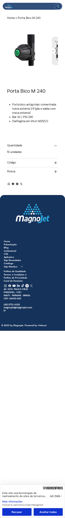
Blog (6, 247)
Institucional (10, 250)
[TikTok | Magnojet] (22, 285)
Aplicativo (9, 257)
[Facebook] (13, 184)
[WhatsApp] (9, 184)
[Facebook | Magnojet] (9, 285)
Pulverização (10, 244)
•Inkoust (42, 325)
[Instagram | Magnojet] (5, 285)
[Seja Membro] (22, 266)
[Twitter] (21, 184)
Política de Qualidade (15, 271)
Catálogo (8, 263)
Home (7, 241)
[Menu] (58, 6)
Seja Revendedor (12, 260)
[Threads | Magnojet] (27, 285)
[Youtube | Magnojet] (14, 285)
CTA (6, 254)
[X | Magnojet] (31, 285)
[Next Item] (53, 51)
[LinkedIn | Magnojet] (18, 285)
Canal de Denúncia (13, 280)
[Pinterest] (17, 184)
